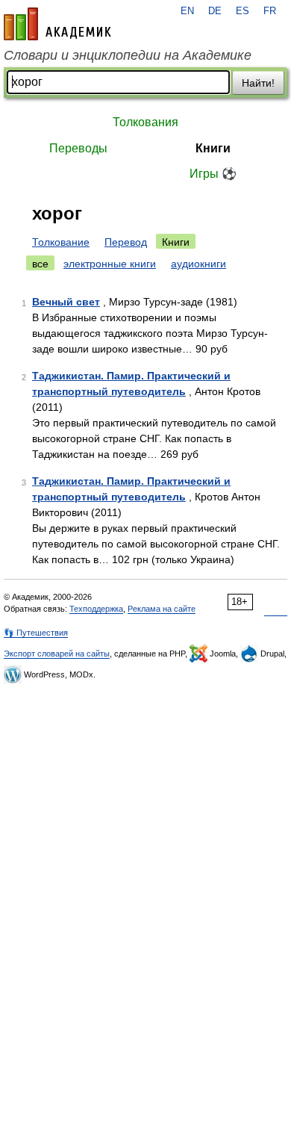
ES (242, 11)
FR (269, 11)
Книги (213, 148)
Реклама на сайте (161, 608)
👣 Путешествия (36, 632)
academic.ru (57, 23)
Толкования (145, 122)
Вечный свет (66, 302)
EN (187, 11)
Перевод (125, 242)
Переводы (78, 148)
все (40, 264)
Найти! (258, 83)
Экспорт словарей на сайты (57, 653)
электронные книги (109, 264)
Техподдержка (96, 608)
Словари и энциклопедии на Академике (127, 55)
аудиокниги (198, 264)
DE (215, 11)
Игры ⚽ (213, 173)
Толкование (61, 242)
